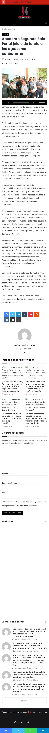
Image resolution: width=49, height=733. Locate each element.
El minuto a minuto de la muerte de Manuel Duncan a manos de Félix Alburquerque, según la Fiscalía (35, 386)
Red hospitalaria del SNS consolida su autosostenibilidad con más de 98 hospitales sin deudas (30, 674)
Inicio (5, 29)
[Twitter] (12, 314)
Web (3, 492)
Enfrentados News (11, 59)
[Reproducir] (5, 103)
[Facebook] (6, 314)
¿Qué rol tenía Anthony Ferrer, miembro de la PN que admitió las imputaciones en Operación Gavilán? (12, 386)
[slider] (42, 102)
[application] (24, 102)
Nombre (6, 473)
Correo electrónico (10, 483)
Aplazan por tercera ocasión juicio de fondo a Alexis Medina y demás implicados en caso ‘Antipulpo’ (36, 418)
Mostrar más (24, 701)
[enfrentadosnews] (24, 12)
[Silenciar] (37, 103)
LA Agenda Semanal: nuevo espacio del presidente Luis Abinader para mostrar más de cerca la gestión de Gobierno (29, 688)
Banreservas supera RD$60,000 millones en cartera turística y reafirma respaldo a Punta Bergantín (30, 646)
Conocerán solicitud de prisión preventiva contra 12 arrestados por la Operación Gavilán (11, 418)
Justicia (12, 29)
